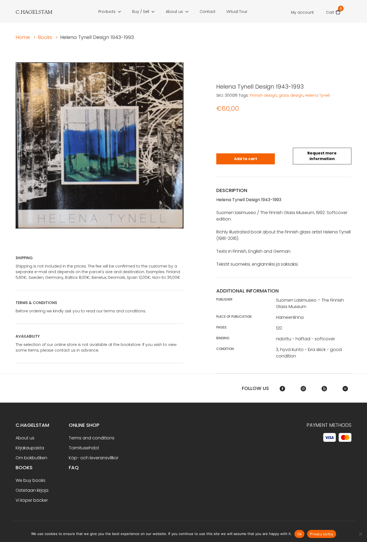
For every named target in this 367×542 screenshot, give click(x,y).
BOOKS (24, 467)
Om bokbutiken (31, 458)
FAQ (74, 467)
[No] (360, 534)
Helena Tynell (317, 95)
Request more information (322, 155)
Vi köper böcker (32, 500)
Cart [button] (333, 10)
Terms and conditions (91, 438)
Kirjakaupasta (30, 448)
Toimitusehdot (84, 448)
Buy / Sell (140, 11)
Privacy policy (321, 534)
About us (174, 11)
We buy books (30, 480)
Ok (299, 534)
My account (302, 12)
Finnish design (263, 95)
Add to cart (245, 158)
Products (107, 11)
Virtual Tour (236, 11)
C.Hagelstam (32, 425)
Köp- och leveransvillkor (93, 458)
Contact (207, 11)
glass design (291, 95)
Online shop (84, 425)
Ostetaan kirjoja (32, 490)
